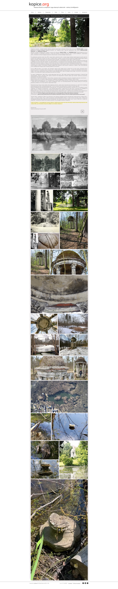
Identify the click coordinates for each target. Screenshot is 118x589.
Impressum (70, 583)
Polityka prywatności (76, 583)
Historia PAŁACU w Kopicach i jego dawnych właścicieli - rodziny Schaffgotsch (56, 7)
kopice (39, 3)
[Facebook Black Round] (83, 583)
